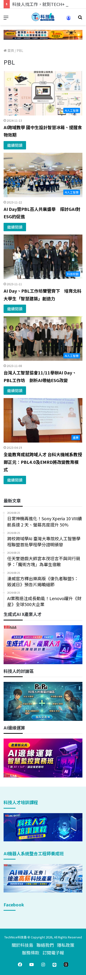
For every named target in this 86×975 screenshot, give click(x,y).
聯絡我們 (45, 945)
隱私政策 (65, 945)
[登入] (68, 19)
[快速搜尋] (80, 18)
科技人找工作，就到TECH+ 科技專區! (48, 4)
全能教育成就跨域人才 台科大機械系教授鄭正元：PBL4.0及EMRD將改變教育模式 (43, 461)
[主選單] (6, 18)
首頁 (10, 50)
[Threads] (66, 964)
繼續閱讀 (14, 145)
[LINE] (54, 964)
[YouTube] (31, 964)
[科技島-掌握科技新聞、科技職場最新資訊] (43, 17)
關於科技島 (22, 945)
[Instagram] (43, 964)
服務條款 (30, 952)
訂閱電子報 (53, 952)
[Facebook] (20, 964)
